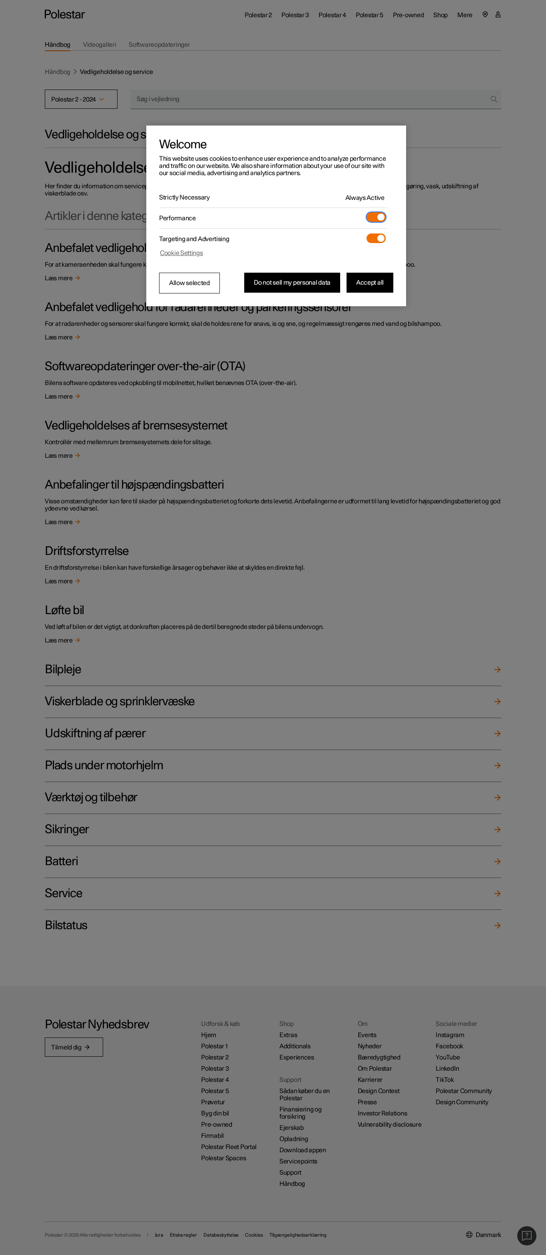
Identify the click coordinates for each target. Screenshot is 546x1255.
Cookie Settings (181, 253)
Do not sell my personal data (292, 282)
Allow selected (189, 283)
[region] (276, 216)
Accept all (370, 282)
